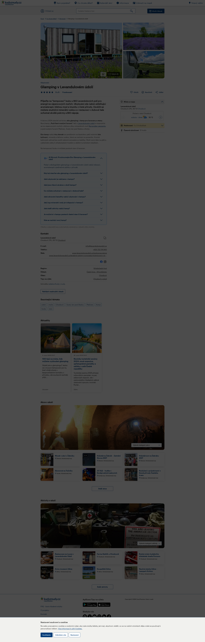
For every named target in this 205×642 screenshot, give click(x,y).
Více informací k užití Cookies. (70, 629)
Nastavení (74, 635)
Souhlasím (46, 635)
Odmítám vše (60, 635)
